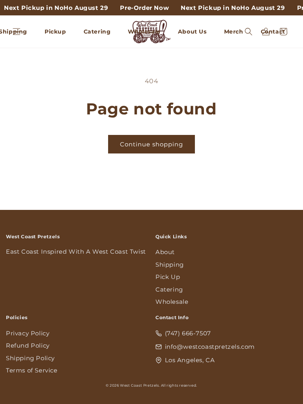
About (165, 252)
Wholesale (171, 301)
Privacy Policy (27, 333)
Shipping (169, 264)
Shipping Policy (30, 358)
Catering (169, 289)
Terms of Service (32, 370)
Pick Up (167, 277)
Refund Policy (28, 345)
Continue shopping (151, 144)
